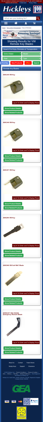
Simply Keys (12, 366)
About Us (11, 362)
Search (36, 63)
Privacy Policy (33, 2)
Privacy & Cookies (32, 372)
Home (3, 28)
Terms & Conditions (21, 372)
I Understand (22, 2)
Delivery (9, 373)
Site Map (15, 373)
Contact (20, 362)
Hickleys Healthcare (25, 373)
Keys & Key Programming (14, 28)
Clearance (31, 366)
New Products (17, 63)
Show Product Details (13, 108)
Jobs (4, 373)
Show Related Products (13, 112)
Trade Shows (30, 362)
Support (22, 366)
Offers (28, 63)
